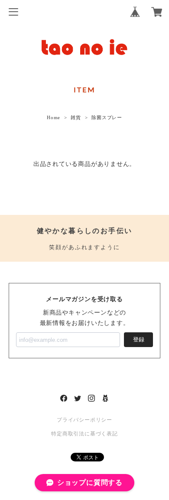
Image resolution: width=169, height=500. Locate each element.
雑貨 (76, 117)
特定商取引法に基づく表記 (84, 434)
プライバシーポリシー (84, 420)
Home (53, 117)
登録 (138, 339)
